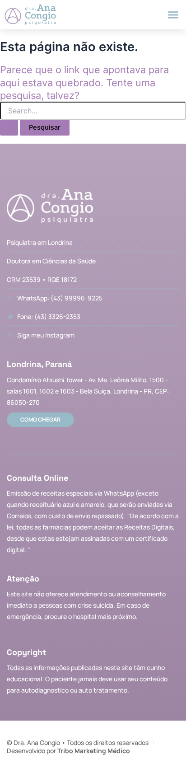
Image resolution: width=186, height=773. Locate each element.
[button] (172, 14)
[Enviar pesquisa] (9, 128)
